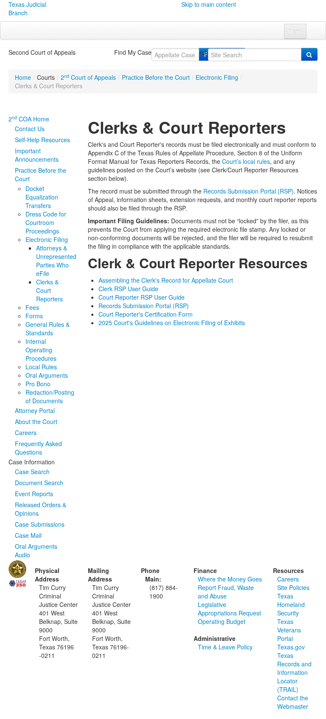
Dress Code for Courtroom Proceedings (45, 222)
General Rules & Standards (47, 328)
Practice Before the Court (156, 77)
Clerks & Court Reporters (49, 290)
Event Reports (34, 493)
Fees (32, 307)
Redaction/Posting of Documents (49, 396)
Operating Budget (221, 621)
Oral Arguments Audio (36, 550)
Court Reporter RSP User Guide (141, 297)
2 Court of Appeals (88, 77)
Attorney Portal (35, 410)
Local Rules (41, 366)
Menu (295, 31)
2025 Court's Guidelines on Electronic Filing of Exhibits (171, 322)
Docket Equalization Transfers (41, 197)
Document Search (39, 482)
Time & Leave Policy (225, 647)
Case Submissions (40, 524)
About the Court (36, 421)
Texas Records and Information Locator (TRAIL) (294, 672)
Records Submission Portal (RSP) (248, 191)
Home (23, 77)
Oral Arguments (46, 375)
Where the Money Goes (230, 579)
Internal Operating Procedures (40, 349)
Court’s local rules (246, 161)
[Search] (309, 54)
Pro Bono (38, 383)
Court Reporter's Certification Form (145, 314)
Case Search (32, 471)
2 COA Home (28, 119)
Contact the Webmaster (292, 702)
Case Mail (28, 535)
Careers (26, 432)
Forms (34, 316)
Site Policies (293, 587)
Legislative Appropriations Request (229, 608)
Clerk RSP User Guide (128, 288)
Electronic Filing (217, 77)
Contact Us (30, 128)
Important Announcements (37, 154)
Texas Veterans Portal (289, 630)
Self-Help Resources (42, 139)
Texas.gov (291, 647)
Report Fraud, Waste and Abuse (226, 591)
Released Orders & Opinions (40, 508)
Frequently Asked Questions (38, 447)
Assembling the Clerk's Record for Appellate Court (165, 280)
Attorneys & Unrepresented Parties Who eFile (56, 261)
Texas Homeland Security (291, 604)
